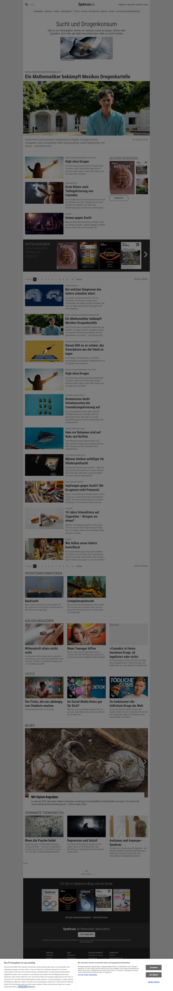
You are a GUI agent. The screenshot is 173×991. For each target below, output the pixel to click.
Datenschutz (23, 987)
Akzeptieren (154, 967)
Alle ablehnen (153, 975)
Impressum (31, 987)
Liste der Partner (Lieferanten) (87, 975)
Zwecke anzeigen (153, 982)
